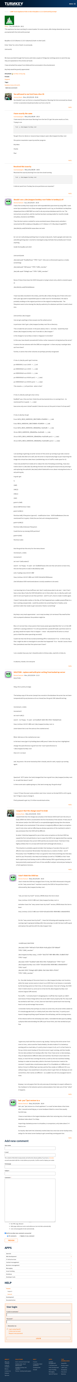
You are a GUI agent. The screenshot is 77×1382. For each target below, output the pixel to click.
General (10, 1294)
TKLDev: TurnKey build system (23, 1371)
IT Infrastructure (11, 1259)
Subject (7, 1170)
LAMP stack (64, 1367)
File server (64, 1372)
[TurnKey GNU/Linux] (14, 5)
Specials (8, 1253)
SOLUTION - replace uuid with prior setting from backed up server (39, 672)
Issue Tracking (52, 1369)
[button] (72, 3)
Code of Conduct (7, 1366)
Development (10, 1297)
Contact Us (8, 1371)
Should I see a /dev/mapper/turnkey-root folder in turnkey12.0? (39, 200)
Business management (13, 1265)
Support (7, 79)
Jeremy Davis (18, 97)
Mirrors (6, 1369)
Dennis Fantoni (18, 203)
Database (9, 1274)
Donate (35, 1369)
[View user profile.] (9, 20)
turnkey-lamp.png (19, 74)
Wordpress (64, 1370)
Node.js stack (64, 1365)
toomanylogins (19, 116)
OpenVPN (63, 1363)
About (7, 1359)
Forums (8, 1288)
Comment (8, 1177)
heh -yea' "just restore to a (29, 1100)
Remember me (12, 1326)
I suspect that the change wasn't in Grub (32, 811)
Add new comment (11, 88)
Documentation (10, 1300)
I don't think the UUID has (28, 876)
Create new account (15, 1331)
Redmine (63, 1374)
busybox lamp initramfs (12, 85)
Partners (7, 1373)
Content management (12, 1262)
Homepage (8, 1164)
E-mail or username (13, 1311)
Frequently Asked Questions (37, 1364)
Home (6, 11)
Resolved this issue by (22, 167)
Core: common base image (22, 1362)
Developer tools (10, 1277)
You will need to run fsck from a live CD (29, 94)
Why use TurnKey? (7, 1362)
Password (10, 1319)
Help (8, 1283)
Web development (11, 1256)
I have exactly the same (23, 113)
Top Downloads (65, 1360)
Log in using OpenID (15, 1329)
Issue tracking (10, 1271)
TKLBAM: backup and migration (20, 1368)
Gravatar (51, 1158)
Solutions (19, 1359)
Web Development (54, 1367)
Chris (6, 26)
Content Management (52, 1362)
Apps (8, 1248)
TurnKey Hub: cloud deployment (20, 1364)
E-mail (6, 1152)
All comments (12, 1236)
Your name (8, 1145)
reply (70, 107)
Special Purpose (53, 1374)
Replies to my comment (27, 1236)
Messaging (9, 1268)
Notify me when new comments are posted (18, 1233)
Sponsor (7, 1375)
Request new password (16, 1333)
